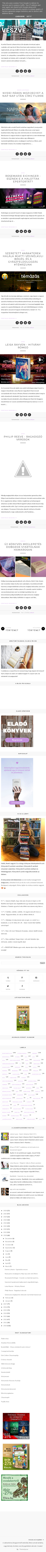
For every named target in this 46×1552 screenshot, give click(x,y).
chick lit (37, 1091)
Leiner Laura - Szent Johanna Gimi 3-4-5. (23, 1134)
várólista (17, 1067)
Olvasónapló (5, 1397)
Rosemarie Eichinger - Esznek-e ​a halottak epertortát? (23, 179)
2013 (27, 1063)
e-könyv (29, 1102)
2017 (5, 1304)
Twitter (8, 989)
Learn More (19, 16)
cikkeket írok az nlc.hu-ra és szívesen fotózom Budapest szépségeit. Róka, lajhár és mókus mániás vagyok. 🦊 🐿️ (22, 885)
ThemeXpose (23, 1549)
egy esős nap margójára (17, 1189)
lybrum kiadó (31, 1119)
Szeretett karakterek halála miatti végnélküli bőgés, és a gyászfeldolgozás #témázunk (23, 259)
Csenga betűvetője (7, 1351)
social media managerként (31, 880)
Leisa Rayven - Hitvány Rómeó (23, 346)
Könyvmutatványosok (8, 1389)
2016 (3, 1060)
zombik (4, 1115)
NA (28, 1098)
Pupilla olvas (5, 1401)
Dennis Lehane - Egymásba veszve (16, 1269)
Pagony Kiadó (6, 1112)
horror (4, 1084)
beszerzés (15, 1070)
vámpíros (28, 1088)
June (6, 1257)
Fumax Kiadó (29, 1108)
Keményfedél (5, 1372)
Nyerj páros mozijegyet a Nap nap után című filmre (23, 94)
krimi (26, 1060)
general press (32, 1081)
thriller (35, 1070)
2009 (17, 1091)
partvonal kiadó (17, 1102)
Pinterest (22, 981)
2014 (26, 1056)
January (7, 1301)
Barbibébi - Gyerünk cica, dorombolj (21, 1176)
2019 (5, 1232)
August (7, 1251)
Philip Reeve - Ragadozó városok (23, 438)
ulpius (34, 1067)
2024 (5, 1217)
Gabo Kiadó (13, 1077)
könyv (23, 541)
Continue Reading (8, 66)
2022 (5, 1223)
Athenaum (19, 1098)
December (8, 1238)
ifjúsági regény (22, 1053)
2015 (33, 1056)
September (9, 1248)
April (6, 1263)
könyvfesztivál (6, 1098)
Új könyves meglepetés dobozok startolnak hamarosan (23, 547)
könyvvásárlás (16, 1084)
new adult (5, 1088)
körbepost (20, 1095)
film (26, 1067)
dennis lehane (6, 1091)
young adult (17, 1088)
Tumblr (8, 981)
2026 (5, 1210)
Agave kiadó (15, 1074)
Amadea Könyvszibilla (8, 1343)
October (8, 1245)
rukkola (20, 1081)
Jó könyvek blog (6, 1368)
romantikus (5, 1056)
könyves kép (29, 1084)
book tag (17, 1112)
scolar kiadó (17, 1108)
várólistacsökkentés (8, 1063)
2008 (37, 1088)
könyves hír (36, 1098)
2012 (3, 1077)
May (6, 1260)
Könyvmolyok (5, 1385)
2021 (5, 1226)
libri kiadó (36, 1063)
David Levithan (23, 90)
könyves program (7, 1081)
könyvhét (5, 1102)
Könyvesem (5, 1376)
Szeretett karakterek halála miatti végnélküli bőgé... (22, 1282)
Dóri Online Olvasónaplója (9, 1355)
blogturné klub (7, 1053)
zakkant (32, 76)
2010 (25, 1074)
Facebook (22, 989)
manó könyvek (36, 1074)
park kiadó (19, 1119)
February (8, 1298)
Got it (29, 16)
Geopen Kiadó (15, 1115)
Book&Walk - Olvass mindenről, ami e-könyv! (15, 1347)
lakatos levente (7, 1119)
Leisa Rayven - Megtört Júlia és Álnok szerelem (25, 1163)
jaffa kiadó (5, 1105)
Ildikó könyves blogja (8, 1364)
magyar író (36, 1060)
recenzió (25, 1070)
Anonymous (31, 527)
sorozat (34, 1053)
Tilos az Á (25, 1115)
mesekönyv (5, 1108)
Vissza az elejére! (35, 1540)
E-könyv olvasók (6, 1359)
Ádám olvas (5, 1338)
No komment (15, 76)
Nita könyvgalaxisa (7, 1393)
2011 (40, 1119)
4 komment (15, 327)
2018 (23, 172)
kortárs (4, 1070)
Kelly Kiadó (31, 1095)
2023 (5, 1220)
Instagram (36, 981)
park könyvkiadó (29, 1112)
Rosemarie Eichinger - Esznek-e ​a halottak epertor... (22, 1278)
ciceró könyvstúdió (26, 1105)
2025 (5, 1214)
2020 (5, 1229)
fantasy (23, 1077)
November (8, 1241)
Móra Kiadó (26, 1091)
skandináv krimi (7, 1095)
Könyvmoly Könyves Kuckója (10, 1380)
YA (20, 1063)
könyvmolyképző (15, 1060)
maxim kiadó (6, 1067)
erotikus (4, 1074)
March (7, 1266)
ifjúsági (17, 1056)
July (6, 1254)
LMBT (14, 1105)
